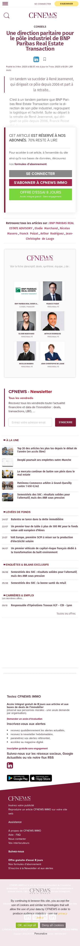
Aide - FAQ (14, 835)
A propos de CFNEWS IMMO (24, 830)
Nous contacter (17, 839)
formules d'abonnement (31, 164)
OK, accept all (27, 925)
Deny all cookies (53, 925)
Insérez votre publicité (21, 805)
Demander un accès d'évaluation (24, 719)
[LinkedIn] (36, 59)
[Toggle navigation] (4, 3)
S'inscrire (65, 422)
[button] (5, 14)
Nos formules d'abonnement (24, 864)
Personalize (40, 933)
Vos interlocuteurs (18, 843)
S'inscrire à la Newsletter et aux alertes (30, 868)
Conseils (40, 26)
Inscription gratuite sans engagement (27, 748)
